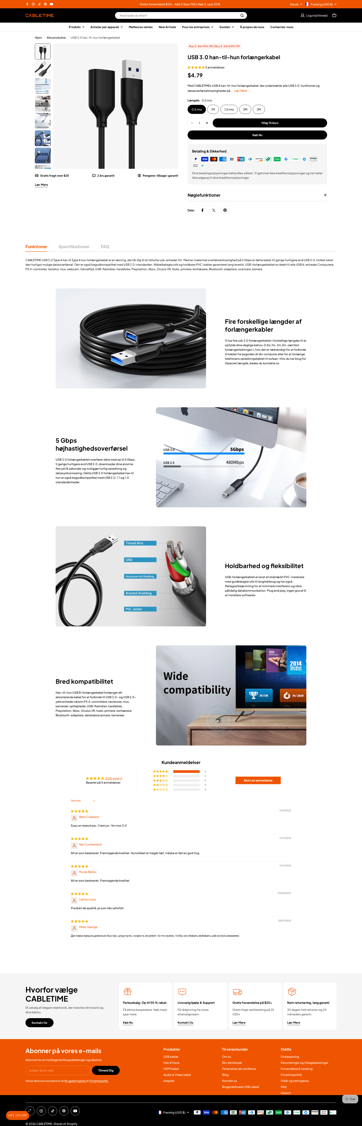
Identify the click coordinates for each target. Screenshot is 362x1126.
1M (213, 109)
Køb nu (257, 135)
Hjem (38, 37)
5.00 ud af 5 (113, 778)
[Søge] (242, 15)
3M (259, 109)
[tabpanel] (181, 264)
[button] (196, 67)
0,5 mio (197, 109)
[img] (79, 811)
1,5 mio (229, 109)
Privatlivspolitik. (99, 1080)
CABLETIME (44, 1123)
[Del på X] (213, 210)
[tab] (36, 248)
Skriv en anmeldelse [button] (258, 780)
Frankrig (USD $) (322, 4)
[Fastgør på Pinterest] (225, 210)
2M (245, 109)
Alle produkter (56, 37)
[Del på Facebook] (202, 210)
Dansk (294, 4)
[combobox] (181, 15)
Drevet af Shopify (65, 1123)
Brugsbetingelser (76, 1080)
